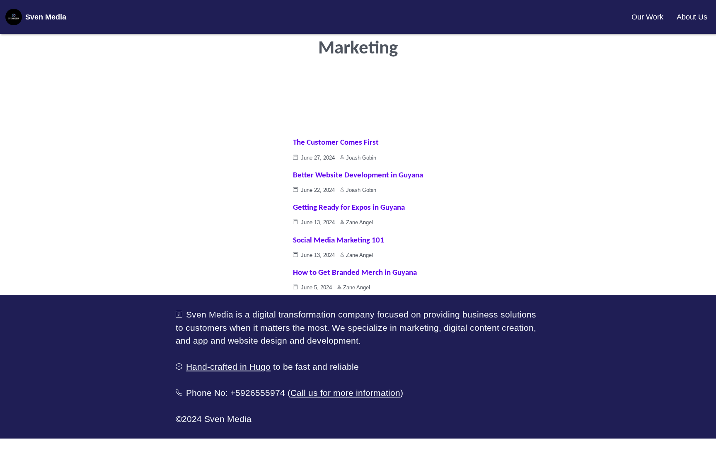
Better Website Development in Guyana (358, 175)
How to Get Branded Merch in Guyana (355, 273)
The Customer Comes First (336, 143)
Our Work (647, 17)
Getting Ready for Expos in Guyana (349, 208)
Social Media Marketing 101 (338, 241)
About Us (692, 17)
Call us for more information (345, 393)
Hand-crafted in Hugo (228, 366)
